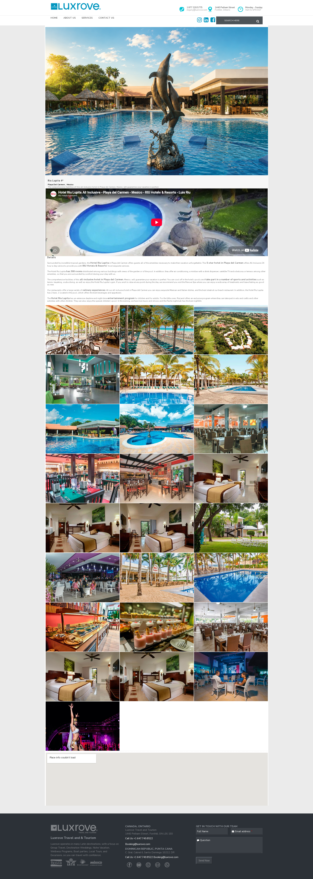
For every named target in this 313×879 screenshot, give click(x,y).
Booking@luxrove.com (137, 844)
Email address (243, 831)
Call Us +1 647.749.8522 (139, 838)
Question (205, 840)
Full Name (202, 831)
